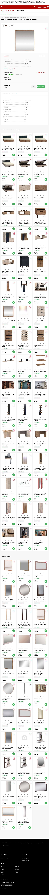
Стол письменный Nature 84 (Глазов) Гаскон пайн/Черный (24, 445)
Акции (16, 872)
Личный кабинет (25, 858)
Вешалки (2, 871)
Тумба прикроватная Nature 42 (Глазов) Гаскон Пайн (8, 248)
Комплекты (3, 866)
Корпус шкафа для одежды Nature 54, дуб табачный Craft (24, 519)
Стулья (2, 874)
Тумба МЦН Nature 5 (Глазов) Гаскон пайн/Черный (23, 199)
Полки (16, 871)
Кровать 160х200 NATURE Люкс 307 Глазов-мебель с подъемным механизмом (24, 150)
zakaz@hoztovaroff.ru (40, 842)
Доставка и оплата (4, 858)
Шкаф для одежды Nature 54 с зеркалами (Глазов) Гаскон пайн (24, 470)
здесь (5, 3)
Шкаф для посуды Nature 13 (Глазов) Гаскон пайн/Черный (40, 470)
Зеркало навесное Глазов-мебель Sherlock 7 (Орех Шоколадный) (40, 601)
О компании (3, 857)
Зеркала (7, 17)
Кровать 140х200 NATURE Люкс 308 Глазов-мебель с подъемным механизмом (8, 150)
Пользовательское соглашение (7, 885)
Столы (2, 872)
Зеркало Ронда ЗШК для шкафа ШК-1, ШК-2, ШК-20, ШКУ (24, 699)
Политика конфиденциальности (7, 882)
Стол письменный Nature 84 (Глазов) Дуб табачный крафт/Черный (40, 445)
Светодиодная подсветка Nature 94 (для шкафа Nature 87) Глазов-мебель (24, 494)
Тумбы (16, 867)
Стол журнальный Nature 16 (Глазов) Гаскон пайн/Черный (8, 445)
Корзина (24, 857)
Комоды (17, 866)
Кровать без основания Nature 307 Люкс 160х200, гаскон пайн (8, 174)
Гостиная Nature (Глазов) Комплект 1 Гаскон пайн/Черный (40, 297)
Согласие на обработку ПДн (6, 884)
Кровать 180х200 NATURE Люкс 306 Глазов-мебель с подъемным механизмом (40, 150)
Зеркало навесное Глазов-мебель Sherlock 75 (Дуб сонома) (8, 625)
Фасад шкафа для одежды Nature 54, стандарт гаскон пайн (40, 519)
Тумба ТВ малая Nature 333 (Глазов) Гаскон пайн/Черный (8, 273)
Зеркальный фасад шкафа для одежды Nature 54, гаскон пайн (40, 494)
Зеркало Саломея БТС (39, 698)
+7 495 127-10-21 (20, 10)
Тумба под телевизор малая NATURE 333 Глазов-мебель (24, 223)
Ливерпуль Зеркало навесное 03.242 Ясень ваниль (23, 822)
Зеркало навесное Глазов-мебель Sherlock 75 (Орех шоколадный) (24, 625)
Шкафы (2, 867)
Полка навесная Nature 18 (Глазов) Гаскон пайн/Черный (8, 371)
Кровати (2, 869)
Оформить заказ (25, 860)
